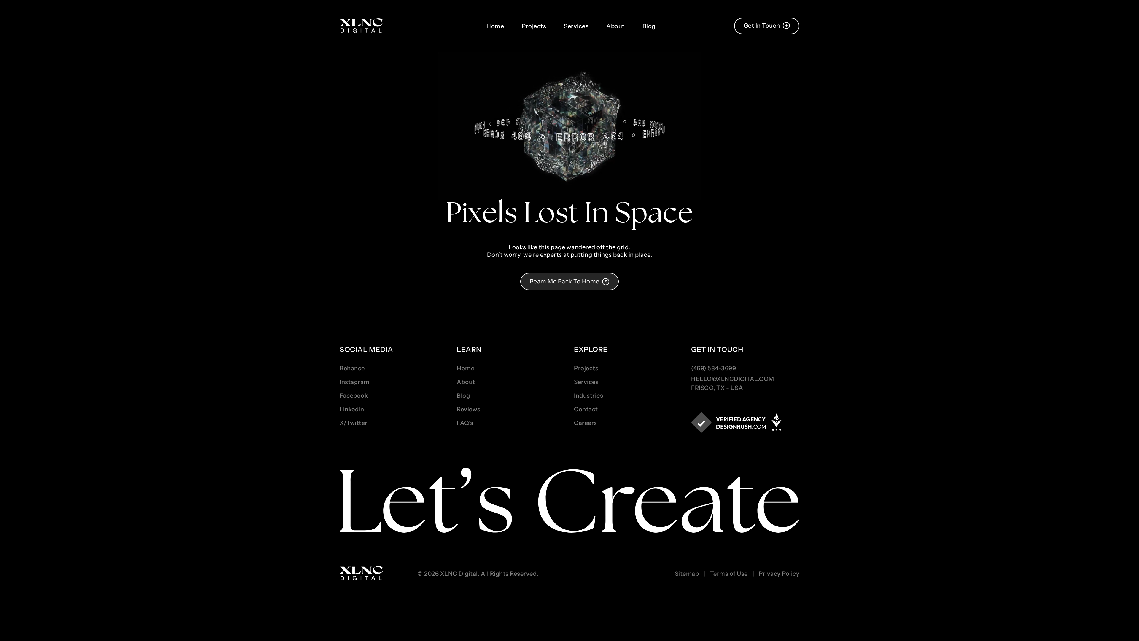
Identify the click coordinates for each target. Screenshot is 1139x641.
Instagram (355, 382)
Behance (352, 368)
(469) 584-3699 (713, 368)
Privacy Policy (779, 573)
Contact (586, 409)
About (615, 26)
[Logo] (361, 26)
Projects (534, 26)
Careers (585, 423)
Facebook (354, 395)
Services (576, 26)
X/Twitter (354, 423)
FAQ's (465, 423)
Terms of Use (729, 573)
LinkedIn (352, 409)
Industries (588, 395)
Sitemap (687, 573)
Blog (649, 26)
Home (495, 26)
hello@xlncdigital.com (732, 379)
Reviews (469, 409)
